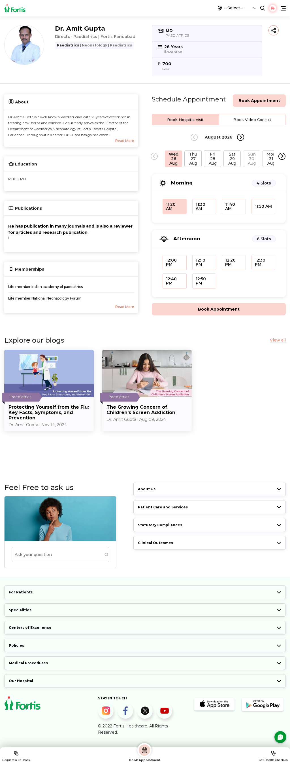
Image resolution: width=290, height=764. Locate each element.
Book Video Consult (252, 119)
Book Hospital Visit (185, 119)
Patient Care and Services (163, 507)
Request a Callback (16, 760)
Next (240, 137)
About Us (146, 489)
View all (278, 340)
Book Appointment (144, 760)
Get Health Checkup (273, 760)
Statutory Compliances (160, 525)
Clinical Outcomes (155, 543)
